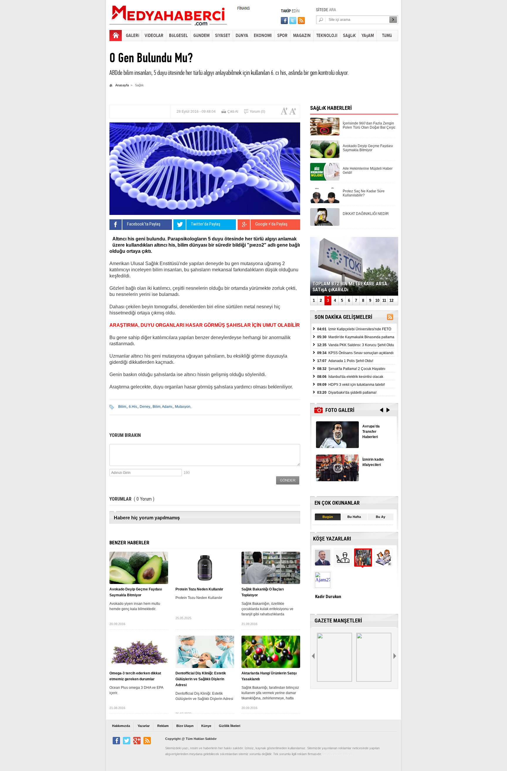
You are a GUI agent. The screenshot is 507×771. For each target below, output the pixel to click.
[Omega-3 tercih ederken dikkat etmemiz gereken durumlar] (138, 652)
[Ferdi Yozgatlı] (322, 563)
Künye (206, 726)
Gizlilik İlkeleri (229, 726)
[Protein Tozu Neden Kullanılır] (204, 568)
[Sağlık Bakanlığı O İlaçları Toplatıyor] (270, 568)
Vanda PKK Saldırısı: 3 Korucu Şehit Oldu (355, 345)
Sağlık (139, 85)
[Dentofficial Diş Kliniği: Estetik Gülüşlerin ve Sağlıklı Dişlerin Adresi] (204, 652)
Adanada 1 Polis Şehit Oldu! (345, 361)
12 (391, 300)
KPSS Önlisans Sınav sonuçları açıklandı (355, 353)
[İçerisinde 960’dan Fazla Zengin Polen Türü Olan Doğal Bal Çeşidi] (324, 133)
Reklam (163, 726)
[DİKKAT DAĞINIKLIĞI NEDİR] (324, 224)
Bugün (327, 517)
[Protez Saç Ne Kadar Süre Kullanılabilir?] (324, 201)
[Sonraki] (395, 656)
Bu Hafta (354, 517)
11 (384, 300)
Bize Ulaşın (185, 726)
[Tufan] (342, 563)
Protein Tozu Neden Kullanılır (199, 589)
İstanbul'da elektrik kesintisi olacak (350, 377)
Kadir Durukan (328, 596)
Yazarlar (144, 726)
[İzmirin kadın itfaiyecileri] (337, 479)
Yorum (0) (257, 112)
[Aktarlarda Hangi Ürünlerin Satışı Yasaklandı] (270, 652)
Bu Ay (380, 517)
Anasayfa (122, 85)
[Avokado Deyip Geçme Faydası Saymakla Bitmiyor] (138, 568)
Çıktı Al (232, 112)
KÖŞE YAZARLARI (332, 539)
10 (377, 300)
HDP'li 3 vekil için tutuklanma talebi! (351, 385)
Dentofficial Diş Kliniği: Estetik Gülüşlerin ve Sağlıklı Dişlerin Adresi (200, 679)
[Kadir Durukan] (362, 563)
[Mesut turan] (382, 563)
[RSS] (390, 318)
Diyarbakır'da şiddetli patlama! (346, 392)
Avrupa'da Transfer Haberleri (371, 431)
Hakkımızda (121, 726)
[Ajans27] (322, 586)
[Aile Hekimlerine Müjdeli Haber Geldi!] (324, 178)
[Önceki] (314, 656)
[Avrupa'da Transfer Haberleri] (337, 446)
